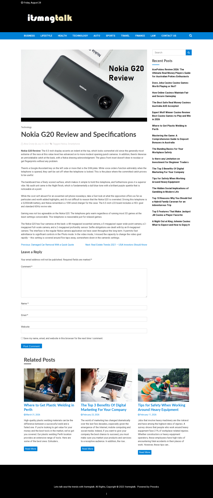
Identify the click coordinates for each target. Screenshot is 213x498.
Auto (97, 35)
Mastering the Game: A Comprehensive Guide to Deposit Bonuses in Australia (170, 139)
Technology (80, 35)
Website (25, 326)
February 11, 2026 (148, 415)
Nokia (64, 143)
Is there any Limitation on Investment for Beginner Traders (170, 160)
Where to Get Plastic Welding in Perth (169, 127)
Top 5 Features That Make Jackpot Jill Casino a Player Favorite (171, 213)
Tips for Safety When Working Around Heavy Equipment (168, 180)
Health (62, 35)
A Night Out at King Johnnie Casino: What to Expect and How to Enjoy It (171, 223)
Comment (26, 266)
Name (25, 303)
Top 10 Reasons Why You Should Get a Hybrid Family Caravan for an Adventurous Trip (172, 202)
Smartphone (74, 143)
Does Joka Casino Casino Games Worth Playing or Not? (170, 84)
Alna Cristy (29, 143)
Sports (110, 35)
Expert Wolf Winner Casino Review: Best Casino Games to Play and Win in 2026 (171, 116)
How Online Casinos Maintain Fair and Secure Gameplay (170, 94)
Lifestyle (46, 35)
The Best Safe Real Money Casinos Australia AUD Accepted (171, 104)
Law (153, 35)
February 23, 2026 (91, 415)
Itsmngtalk (130, 486)
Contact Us (168, 35)
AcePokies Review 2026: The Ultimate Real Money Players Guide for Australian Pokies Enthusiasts (171, 73)
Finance (140, 35)
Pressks (154, 486)
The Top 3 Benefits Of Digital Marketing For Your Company (168, 170)
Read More (30, 448)
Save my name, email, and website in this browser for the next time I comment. (63, 338)
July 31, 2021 (43, 144)
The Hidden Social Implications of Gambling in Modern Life (170, 190)
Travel (125, 35)
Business (29, 35)
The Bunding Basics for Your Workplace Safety (167, 151)
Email (24, 315)
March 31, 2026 (33, 415)
